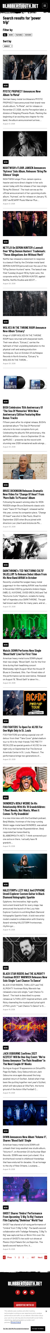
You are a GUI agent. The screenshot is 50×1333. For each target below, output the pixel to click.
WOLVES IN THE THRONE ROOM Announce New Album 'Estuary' (24, 329)
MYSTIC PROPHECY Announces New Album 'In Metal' (22, 93)
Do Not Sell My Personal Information (16, 1328)
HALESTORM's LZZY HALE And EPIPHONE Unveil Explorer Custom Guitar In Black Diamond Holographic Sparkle (24, 893)
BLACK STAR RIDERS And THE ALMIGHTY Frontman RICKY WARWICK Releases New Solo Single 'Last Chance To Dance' (25, 977)
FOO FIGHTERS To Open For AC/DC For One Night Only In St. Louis (23, 728)
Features (19, 35)
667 (33, 1257)
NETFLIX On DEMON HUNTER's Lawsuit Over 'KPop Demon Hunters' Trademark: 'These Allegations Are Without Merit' (24, 251)
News (11, 35)
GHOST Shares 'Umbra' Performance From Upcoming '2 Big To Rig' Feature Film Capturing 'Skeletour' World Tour (23, 1216)
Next (40, 1257)
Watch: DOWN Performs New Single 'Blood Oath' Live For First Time (22, 652)
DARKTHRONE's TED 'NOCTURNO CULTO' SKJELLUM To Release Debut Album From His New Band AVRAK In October (25, 574)
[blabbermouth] (20, 8)
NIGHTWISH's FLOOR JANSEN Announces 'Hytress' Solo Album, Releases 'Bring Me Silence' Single (25, 171)
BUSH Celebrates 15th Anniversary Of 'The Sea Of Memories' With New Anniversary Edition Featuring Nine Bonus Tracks (23, 412)
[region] (25, 1320)
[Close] (46, 1311)
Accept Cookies (38, 1328)
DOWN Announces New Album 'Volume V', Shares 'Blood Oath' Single (25, 1138)
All (5, 35)
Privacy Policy (15, 1322)
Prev (9, 1257)
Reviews (28, 35)
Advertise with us (25, 1304)
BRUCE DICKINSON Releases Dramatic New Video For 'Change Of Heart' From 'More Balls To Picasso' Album (23, 494)
